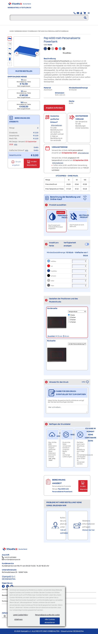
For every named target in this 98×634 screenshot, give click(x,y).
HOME (12, 31)
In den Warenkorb (32, 163)
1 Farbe (72, 315)
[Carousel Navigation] (27, 53)
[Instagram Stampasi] (7, 586)
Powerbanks (32, 31)
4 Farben (73, 322)
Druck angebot (16, 163)
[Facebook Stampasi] (3, 586)
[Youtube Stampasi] (11, 586)
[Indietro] (16, 53)
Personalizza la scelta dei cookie (47, 615)
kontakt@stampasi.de (12, 559)
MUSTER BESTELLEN (23, 71)
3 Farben (73, 320)
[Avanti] (37, 53)
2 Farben (73, 317)
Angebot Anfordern (54, 108)
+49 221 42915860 (10, 557)
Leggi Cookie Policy (20, 615)
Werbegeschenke (21, 31)
